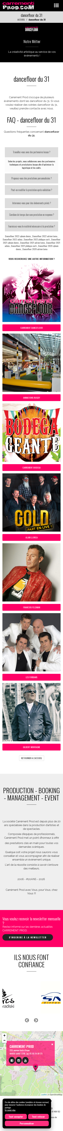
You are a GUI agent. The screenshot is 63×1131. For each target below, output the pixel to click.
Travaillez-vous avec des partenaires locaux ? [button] (31, 152)
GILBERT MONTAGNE (31, 747)
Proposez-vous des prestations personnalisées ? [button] (31, 178)
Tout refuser (38, 1116)
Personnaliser (27, 1123)
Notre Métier (32, 41)
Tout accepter (16, 1116)
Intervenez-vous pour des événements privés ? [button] (31, 203)
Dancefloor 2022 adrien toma (44, 236)
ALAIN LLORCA (32, 537)
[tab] (31, 152)
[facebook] (12, 1060)
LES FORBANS (31, 677)
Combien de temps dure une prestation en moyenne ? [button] (31, 215)
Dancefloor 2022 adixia (12, 239)
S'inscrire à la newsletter (28, 937)
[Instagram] (19, 1060)
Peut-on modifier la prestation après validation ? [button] (31, 190)
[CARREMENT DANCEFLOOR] (31, 28)
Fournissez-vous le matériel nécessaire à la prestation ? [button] (31, 226)
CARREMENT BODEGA (31, 467)
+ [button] (4, 1035)
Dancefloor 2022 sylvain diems (18, 236)
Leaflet (44, 1094)
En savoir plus (10, 1110)
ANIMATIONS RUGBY (31, 397)
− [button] (4, 1040)
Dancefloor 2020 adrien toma (34, 249)
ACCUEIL (21, 19)
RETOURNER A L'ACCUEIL (31, 758)
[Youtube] (25, 1060)
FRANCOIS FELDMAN (31, 607)
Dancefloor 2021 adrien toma (32, 242)
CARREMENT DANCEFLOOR (31, 327)
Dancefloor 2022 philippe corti (37, 239)
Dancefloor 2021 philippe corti (24, 246)
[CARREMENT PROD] (18, 5)
